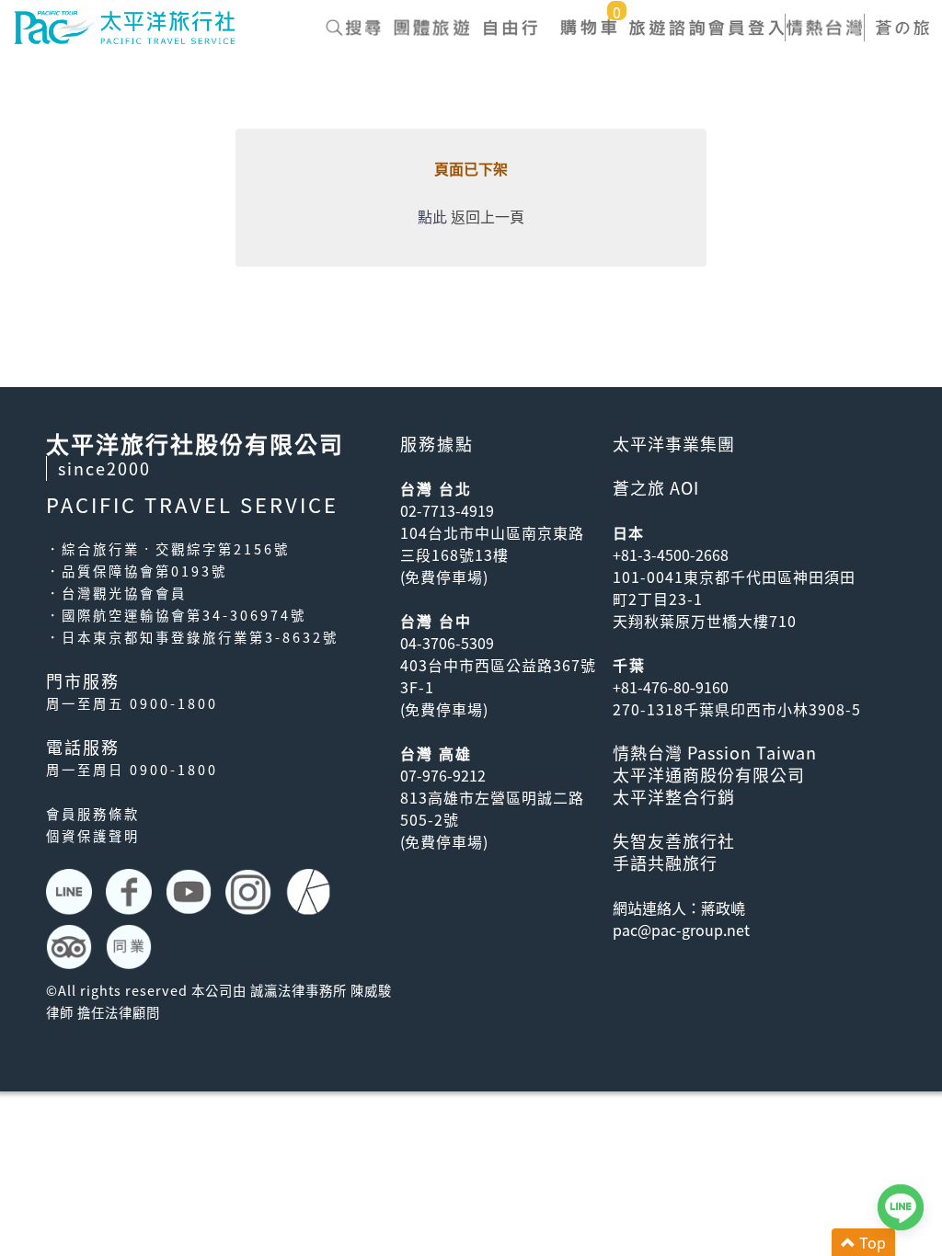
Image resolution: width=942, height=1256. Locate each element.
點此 (432, 216)
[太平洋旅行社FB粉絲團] (131, 892)
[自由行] (510, 27)
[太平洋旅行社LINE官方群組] (71, 892)
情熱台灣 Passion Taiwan (715, 752)
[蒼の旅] (903, 27)
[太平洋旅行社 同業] (131, 947)
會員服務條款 (93, 814)
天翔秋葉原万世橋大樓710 (705, 621)
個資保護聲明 (93, 836)
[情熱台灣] (824, 27)
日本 (628, 532)
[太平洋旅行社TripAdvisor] (71, 947)
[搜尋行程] (353, 27)
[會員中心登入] (745, 27)
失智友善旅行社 (674, 840)
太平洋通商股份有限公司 (709, 774)
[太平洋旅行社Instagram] (250, 892)
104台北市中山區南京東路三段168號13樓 (492, 543)
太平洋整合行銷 (674, 796)
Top (871, 1242)
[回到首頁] (124, 25)
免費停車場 (444, 576)
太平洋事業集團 (674, 443)
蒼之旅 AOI (656, 487)
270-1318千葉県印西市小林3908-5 (737, 709)
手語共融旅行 (665, 863)
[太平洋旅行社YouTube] (191, 892)
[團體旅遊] (432, 27)
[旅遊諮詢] (667, 27)
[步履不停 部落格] (310, 892)
